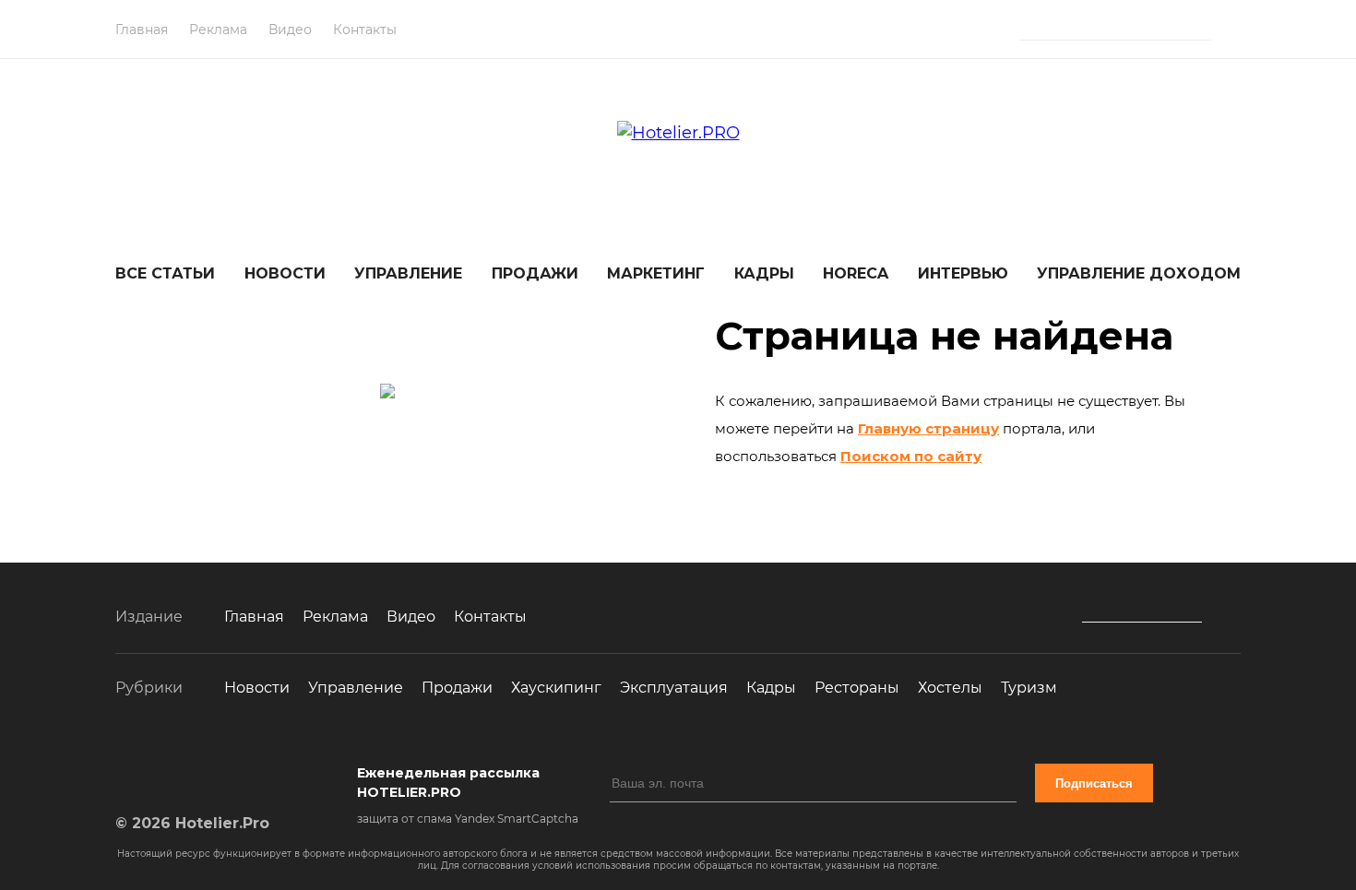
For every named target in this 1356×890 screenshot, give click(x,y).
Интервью (963, 273)
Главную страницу (928, 428)
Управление (408, 273)
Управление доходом (1139, 273)
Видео (290, 29)
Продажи (535, 273)
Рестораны (857, 687)
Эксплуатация (674, 687)
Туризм (1029, 687)
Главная (141, 29)
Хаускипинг (556, 687)
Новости (285, 273)
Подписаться (1094, 783)
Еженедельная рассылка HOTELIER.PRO (448, 783)
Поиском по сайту (910, 456)
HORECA (855, 273)
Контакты (365, 29)
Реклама (218, 29)
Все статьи (165, 273)
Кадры (764, 273)
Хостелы (950, 687)
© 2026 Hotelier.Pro (192, 823)
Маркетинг (656, 273)
